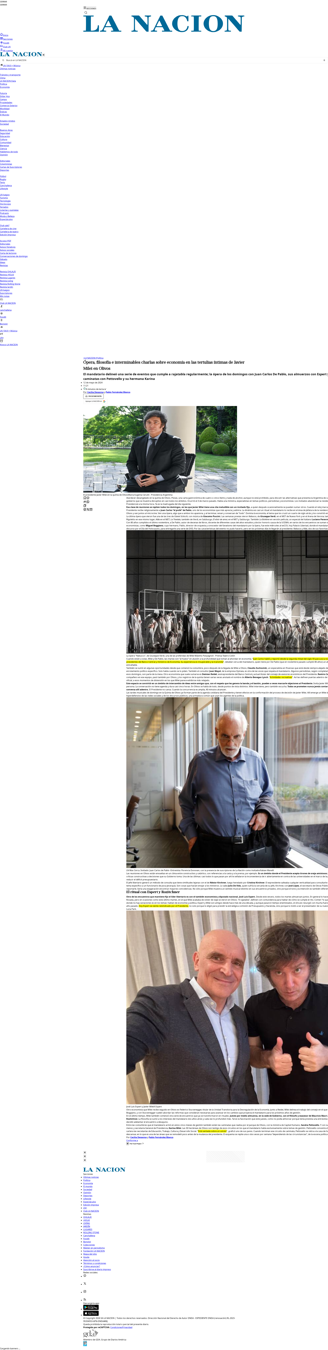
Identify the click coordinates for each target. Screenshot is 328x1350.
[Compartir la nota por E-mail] (91, 509)
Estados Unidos (7, 121)
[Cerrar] (43, 55)
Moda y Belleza (7, 216)
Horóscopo (5, 204)
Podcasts (4, 213)
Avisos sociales (7, 250)
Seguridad (5, 133)
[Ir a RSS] (84, 1300)
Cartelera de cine (8, 228)
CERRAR (3, 2)
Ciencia (3, 148)
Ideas (2, 262)
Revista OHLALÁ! (8, 271)
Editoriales (5, 161)
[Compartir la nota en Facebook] (84, 509)
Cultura (3, 139)
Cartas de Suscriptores (11, 167)
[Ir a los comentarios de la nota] (87, 498)
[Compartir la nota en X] (87, 509)
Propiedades (6, 102)
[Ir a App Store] (91, 1315)
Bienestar (4, 145)
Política (99, 358)
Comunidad (5, 142)
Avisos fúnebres (8, 247)
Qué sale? (4, 225)
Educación (5, 136)
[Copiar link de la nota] (84, 505)
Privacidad (127, 1327)
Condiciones (116, 1327)
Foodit (6, 43)
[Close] (84, 1152)
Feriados (4, 207)
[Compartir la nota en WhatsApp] (87, 502)
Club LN (7, 46)
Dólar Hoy (5, 96)
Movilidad (4, 108)
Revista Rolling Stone (10, 284)
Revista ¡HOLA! (7, 274)
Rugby (3, 179)
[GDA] (90, 1336)
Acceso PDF (5, 240)
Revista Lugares (7, 277)
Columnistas (6, 164)
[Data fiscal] (85, 1345)
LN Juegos (5, 194)
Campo (3, 99)
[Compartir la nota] (84, 502)
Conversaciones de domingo (14, 256)
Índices (3, 111)
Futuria (3, 93)
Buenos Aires (6, 130)
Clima (2, 77)
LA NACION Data (8, 81)
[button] (164, 199)
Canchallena (6, 185)
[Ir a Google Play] (91, 1309)
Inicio (5, 35)
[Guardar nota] (84, 498)
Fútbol (3, 176)
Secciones (8, 39)
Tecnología (5, 200)
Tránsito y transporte (10, 74)
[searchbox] (163, 60)
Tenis (2, 182)
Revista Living (6, 280)
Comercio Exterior (9, 105)
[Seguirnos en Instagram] (84, 1292)
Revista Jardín (6, 287)
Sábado (3, 259)
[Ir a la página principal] (164, 31)
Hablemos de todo (9, 151)
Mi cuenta (8, 50)
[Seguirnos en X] (84, 1284)
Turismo (4, 197)
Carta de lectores (8, 253)
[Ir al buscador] (85, 12)
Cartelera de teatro (9, 231)
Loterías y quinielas (9, 210)
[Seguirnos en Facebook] (84, 1276)
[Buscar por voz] (324, 60)
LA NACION (89, 358)
